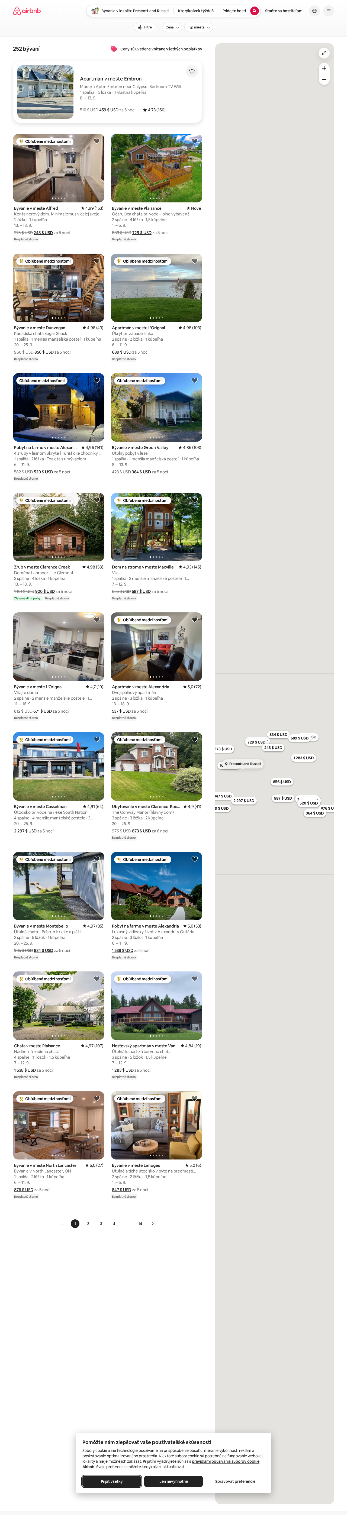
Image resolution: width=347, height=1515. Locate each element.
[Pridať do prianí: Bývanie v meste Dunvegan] (96, 260)
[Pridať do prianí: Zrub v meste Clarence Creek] (96, 500)
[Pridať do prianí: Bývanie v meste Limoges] (194, 1098)
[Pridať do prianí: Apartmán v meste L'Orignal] (194, 260)
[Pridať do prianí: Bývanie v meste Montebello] (96, 859)
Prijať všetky (112, 1481)
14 (140, 1223)
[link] (62, 1223)
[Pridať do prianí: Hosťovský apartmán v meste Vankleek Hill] (194, 978)
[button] (108, 109)
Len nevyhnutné (173, 1481)
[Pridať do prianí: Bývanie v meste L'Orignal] (96, 619)
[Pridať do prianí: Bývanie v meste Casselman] (96, 739)
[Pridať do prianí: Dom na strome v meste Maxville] (194, 500)
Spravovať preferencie (235, 1481)
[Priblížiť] (324, 68)
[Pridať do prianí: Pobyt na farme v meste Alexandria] (96, 380)
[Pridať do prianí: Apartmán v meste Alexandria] (194, 619)
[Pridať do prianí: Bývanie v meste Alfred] (96, 141)
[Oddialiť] (324, 79)
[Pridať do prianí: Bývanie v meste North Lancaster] (96, 1098)
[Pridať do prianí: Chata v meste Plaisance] (96, 978)
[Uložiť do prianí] (192, 71)
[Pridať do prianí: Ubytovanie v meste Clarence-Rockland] (194, 739)
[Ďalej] (152, 1223)
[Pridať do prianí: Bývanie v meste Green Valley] (194, 380)
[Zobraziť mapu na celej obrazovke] (324, 53)
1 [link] (75, 1223)
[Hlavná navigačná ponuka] (328, 10)
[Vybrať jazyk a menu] (314, 10)
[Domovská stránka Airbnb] (27, 11)
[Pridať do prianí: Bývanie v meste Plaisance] (194, 141)
